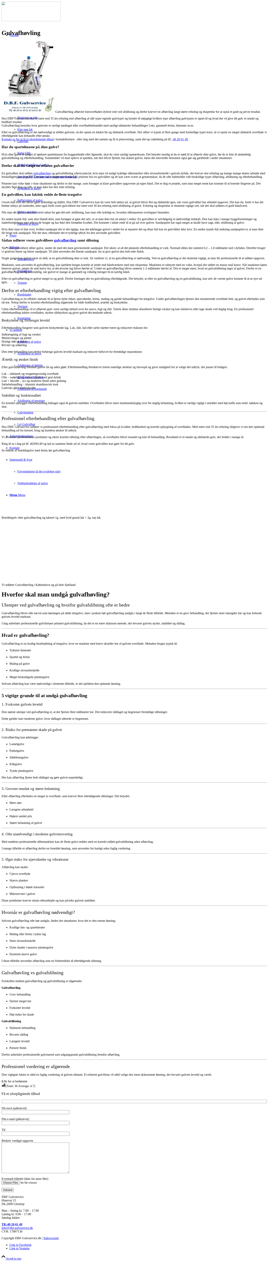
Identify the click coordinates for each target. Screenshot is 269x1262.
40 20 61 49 (180, 139)
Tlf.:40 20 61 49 (12, 1224)
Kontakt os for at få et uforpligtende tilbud (28, 139)
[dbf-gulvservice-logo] (31, 20)
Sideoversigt (51, 1238)
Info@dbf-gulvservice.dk (17, 1228)
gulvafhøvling (42, 173)
